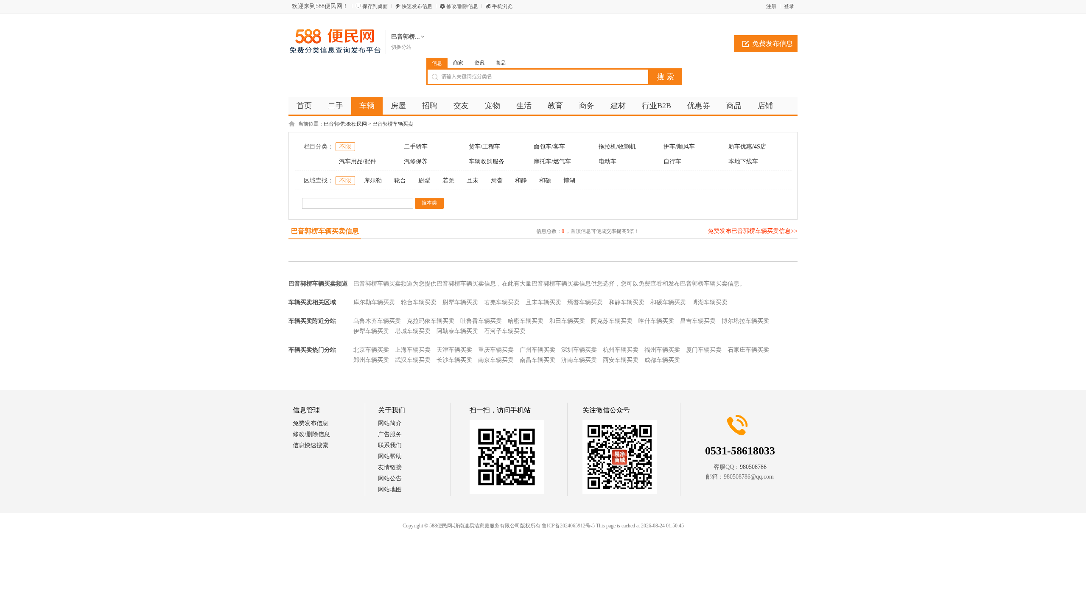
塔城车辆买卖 (413, 331)
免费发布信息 (772, 43)
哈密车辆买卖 (525, 321)
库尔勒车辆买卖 (374, 302)
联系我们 (390, 445)
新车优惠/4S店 (747, 146)
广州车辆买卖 (537, 350)
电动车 (607, 161)
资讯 (479, 63)
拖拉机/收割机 (617, 146)
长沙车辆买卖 (454, 360)
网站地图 (390, 489)
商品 (500, 63)
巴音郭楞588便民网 (345, 124)
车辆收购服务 (486, 161)
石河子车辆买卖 (505, 331)
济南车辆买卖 (579, 360)
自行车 (672, 161)
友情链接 (390, 467)
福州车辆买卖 (662, 350)
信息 (437, 63)
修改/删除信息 (462, 6)
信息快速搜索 (310, 445)
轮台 (400, 180)
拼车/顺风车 (679, 146)
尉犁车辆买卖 (460, 302)
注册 (771, 6)
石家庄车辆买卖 (748, 350)
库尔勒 (373, 180)
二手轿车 (416, 146)
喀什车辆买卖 (656, 321)
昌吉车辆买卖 (698, 321)
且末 (473, 180)
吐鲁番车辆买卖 (481, 321)
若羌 (448, 180)
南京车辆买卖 (496, 360)
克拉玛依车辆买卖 (430, 321)
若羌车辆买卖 (502, 302)
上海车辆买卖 (413, 350)
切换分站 (401, 47)
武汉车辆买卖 (413, 360)
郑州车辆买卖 (371, 360)
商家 (458, 63)
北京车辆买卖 (371, 350)
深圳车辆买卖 (579, 350)
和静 (521, 180)
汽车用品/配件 (357, 161)
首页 (304, 105)
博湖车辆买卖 (710, 302)
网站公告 (390, 478)
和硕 (545, 180)
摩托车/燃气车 (552, 161)
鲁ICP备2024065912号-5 (568, 526)
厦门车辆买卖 (704, 350)
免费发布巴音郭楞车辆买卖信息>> (753, 231)
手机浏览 (502, 6)
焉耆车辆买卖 (585, 302)
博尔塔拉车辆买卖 (745, 321)
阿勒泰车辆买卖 (457, 331)
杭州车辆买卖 (620, 350)
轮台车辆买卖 (419, 302)
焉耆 (497, 180)
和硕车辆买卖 (668, 302)
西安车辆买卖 (620, 360)
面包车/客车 (549, 146)
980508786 (753, 467)
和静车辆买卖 (626, 302)
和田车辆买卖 (567, 321)
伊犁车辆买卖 (371, 331)
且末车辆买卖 (543, 302)
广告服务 (390, 434)
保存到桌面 (375, 6)
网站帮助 (390, 456)
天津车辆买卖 (454, 350)
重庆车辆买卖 (496, 350)
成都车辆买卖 (662, 360)
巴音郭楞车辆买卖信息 (325, 231)
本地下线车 (743, 161)
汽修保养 (416, 161)
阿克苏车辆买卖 (612, 321)
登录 (789, 6)
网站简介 (390, 423)
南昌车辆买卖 (537, 360)
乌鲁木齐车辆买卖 (377, 321)
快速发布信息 (417, 6)
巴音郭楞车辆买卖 (392, 124)
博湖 (569, 180)
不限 (345, 146)
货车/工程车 (484, 146)
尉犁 (424, 180)
